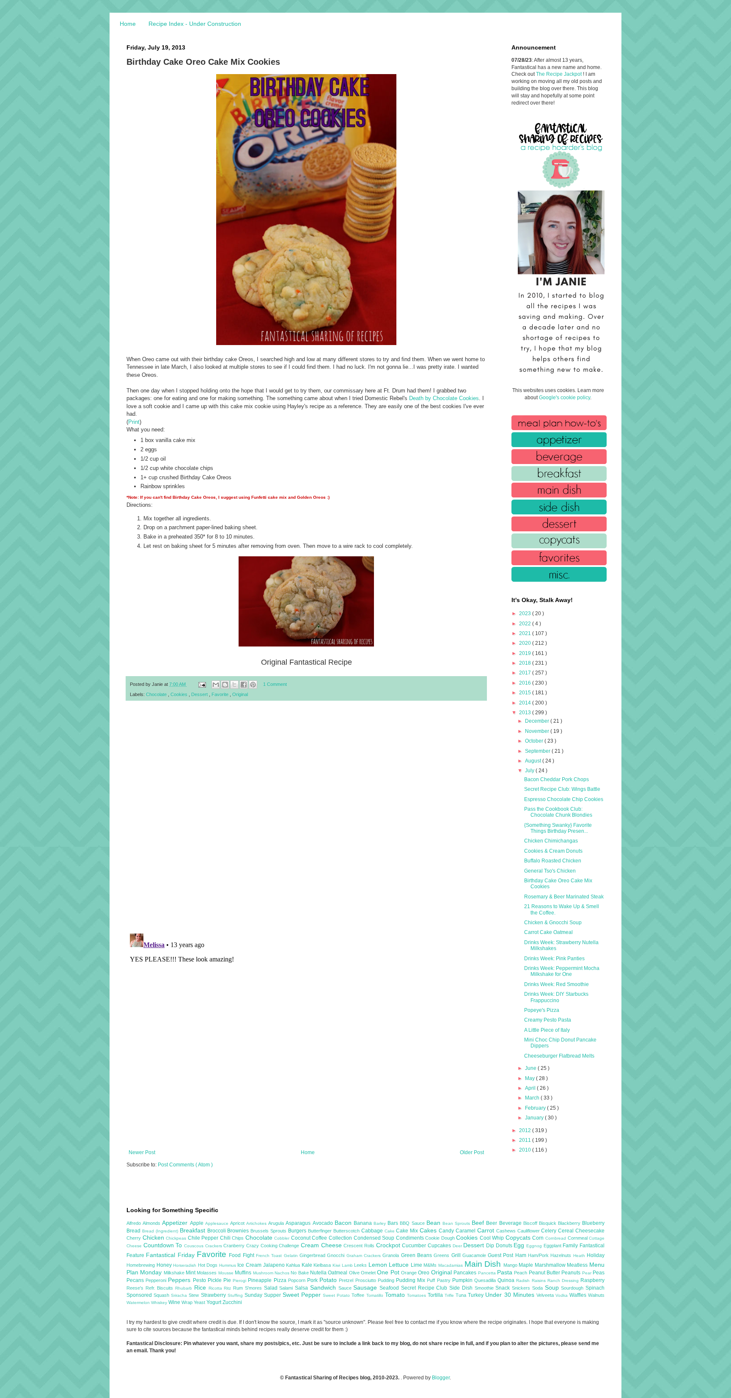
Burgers (298, 1231)
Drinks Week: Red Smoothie (556, 984)
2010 (525, 1150)
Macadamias (451, 1265)
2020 (525, 643)
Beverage (511, 1223)
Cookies (179, 694)
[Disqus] (306, 817)
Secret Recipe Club (425, 1288)
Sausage (366, 1287)
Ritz (228, 1288)
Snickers (522, 1287)
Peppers (180, 1279)
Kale (308, 1265)
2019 (525, 653)
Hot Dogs (208, 1265)
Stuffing (236, 1295)
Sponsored (140, 1295)
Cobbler (282, 1238)
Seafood (390, 1288)
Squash (162, 1295)
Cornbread (556, 1238)
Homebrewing (141, 1265)
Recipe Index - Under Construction (194, 23)
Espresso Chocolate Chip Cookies (563, 799)
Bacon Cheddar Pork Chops (556, 779)
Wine (174, 1302)
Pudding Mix (411, 1280)
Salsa (302, 1288)
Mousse (226, 1273)
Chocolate (157, 694)
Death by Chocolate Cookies (444, 398)
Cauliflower (529, 1230)
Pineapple (260, 1280)
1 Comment (275, 684)
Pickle (215, 1280)
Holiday (596, 1255)
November (537, 731)
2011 (525, 1140)
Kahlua (294, 1265)
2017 (525, 673)
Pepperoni (157, 1280)
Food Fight (242, 1255)
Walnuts (596, 1295)
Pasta (505, 1272)
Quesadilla (485, 1280)
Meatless (578, 1265)
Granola (391, 1255)
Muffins (244, 1273)
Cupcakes (440, 1246)
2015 (525, 693)
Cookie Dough (440, 1238)
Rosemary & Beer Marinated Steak (564, 897)
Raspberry (592, 1280)
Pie (228, 1280)
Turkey (476, 1295)
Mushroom (264, 1273)
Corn (538, 1238)
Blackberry (570, 1223)
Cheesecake (590, 1231)
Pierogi (240, 1280)
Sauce (346, 1287)
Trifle (450, 1295)
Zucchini (232, 1302)
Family (571, 1246)
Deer (458, 1245)
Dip (491, 1246)
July (530, 771)
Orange (409, 1272)
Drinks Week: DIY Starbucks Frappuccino (556, 997)
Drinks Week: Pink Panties (554, 958)
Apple (197, 1223)
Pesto (200, 1280)
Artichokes (257, 1223)
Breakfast (193, 1230)
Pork (313, 1280)
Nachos (283, 1273)
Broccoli (217, 1231)
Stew (195, 1295)
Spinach (595, 1288)
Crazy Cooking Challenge (273, 1245)
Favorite (221, 694)
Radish (523, 1280)
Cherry (134, 1238)
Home (128, 23)
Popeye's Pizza (541, 1010)
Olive (355, 1272)
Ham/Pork (539, 1255)
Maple (527, 1265)
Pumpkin (463, 1280)
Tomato (396, 1294)
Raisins (539, 1280)
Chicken (154, 1237)
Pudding (387, 1280)
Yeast (200, 1302)
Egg (520, 1245)
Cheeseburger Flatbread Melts (559, 1056)
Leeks (361, 1265)
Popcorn (297, 1280)
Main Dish (483, 1264)
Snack (503, 1288)
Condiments (411, 1238)
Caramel (466, 1231)
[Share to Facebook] (243, 684)
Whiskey (159, 1302)
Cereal (566, 1231)
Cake (390, 1231)
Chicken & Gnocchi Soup (553, 923)
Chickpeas (177, 1238)
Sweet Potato (337, 1295)
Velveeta (545, 1295)
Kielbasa (323, 1265)
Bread (134, 1231)
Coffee (320, 1238)
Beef (479, 1222)
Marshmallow (551, 1265)
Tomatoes (417, 1295)
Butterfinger (320, 1230)
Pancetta (487, 1273)
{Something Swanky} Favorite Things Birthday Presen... (558, 828)
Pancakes (465, 1273)
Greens (442, 1255)
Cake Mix (408, 1231)
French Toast (270, 1255)
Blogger (441, 1378)
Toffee (359, 1295)
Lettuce (400, 1264)
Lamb (348, 1265)
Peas (599, 1273)
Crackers (214, 1245)
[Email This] (216, 684)
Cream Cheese (322, 1245)
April (531, 1088)
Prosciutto (366, 1280)
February (536, 1108)
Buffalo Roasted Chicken (552, 861)
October (534, 741)
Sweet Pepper (303, 1294)
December (537, 721)
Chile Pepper (204, 1238)
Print (134, 422)
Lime (417, 1265)
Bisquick (548, 1223)
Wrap (187, 1302)
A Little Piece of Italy (547, 1030)
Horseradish (185, 1265)
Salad (272, 1288)
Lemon (378, 1264)
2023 (525, 613)
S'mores (254, 1287)
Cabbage (373, 1231)
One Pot (389, 1272)
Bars (393, 1223)
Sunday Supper (264, 1295)
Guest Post (501, 1255)
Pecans (136, 1280)
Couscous (194, 1245)
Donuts (505, 1246)
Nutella (319, 1273)
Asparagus (299, 1223)
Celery (549, 1231)
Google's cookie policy (564, 398)
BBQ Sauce (413, 1223)
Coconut (301, 1238)
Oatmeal (338, 1273)
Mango (511, 1265)
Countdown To (163, 1245)
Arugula (277, 1223)
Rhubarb (184, 1288)
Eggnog (535, 1245)
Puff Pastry (439, 1280)
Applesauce (217, 1223)
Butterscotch (347, 1230)
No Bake (300, 1272)
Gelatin (292, 1255)
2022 (525, 624)
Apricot (238, 1223)
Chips (238, 1238)
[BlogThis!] (225, 684)
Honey (165, 1265)
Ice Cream (250, 1265)
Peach (521, 1272)
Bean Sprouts (457, 1223)
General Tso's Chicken (550, 871)
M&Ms (430, 1265)
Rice (201, 1287)
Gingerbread (313, 1255)
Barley (380, 1223)
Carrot (486, 1230)
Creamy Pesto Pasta (547, 1020)
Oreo (424, 1273)
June (531, 1068)
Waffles (578, 1295)
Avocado (324, 1223)
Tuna (462, 1295)
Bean (434, 1222)
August (533, 761)
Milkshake (175, 1272)
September (538, 751)
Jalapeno (274, 1265)
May (530, 1078)
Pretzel (347, 1280)
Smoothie (485, 1287)
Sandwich (324, 1287)
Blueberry (593, 1223)
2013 (525, 713)
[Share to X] (234, 684)
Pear (587, 1273)
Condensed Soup (375, 1238)
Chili (226, 1238)
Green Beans (417, 1255)
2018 (525, 663)
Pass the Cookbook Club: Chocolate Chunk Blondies (558, 812)
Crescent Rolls (360, 1245)
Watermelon (138, 1302)
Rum (239, 1287)
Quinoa (506, 1280)
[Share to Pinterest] (253, 684)
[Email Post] (201, 684)
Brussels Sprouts (269, 1230)
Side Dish (461, 1288)
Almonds (152, 1223)
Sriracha (180, 1295)
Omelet (369, 1272)
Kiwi (337, 1265)
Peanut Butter (545, 1273)
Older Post (472, 1152)
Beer (492, 1223)
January (535, 1118)
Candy (447, 1231)
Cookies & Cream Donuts (553, 851)
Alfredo (134, 1223)
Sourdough (573, 1287)
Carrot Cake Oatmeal (548, 932)
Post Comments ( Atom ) (185, 1165)
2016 (525, 683)
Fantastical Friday (171, 1255)
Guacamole (475, 1255)
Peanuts (571, 1273)
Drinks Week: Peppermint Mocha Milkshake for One (561, 971)
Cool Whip (493, 1238)
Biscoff (531, 1223)
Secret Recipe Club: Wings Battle (562, 789)
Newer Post (142, 1152)
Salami (287, 1287)
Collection (341, 1238)
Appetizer (176, 1222)
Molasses (207, 1272)
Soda (538, 1287)
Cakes (429, 1230)
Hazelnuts (561, 1255)
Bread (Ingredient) (161, 1231)
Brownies (238, 1231)
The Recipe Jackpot (559, 74)
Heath (580, 1255)
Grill (456, 1255)
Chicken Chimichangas (551, 841)
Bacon (344, 1222)
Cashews (506, 1230)
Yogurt (214, 1302)
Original (240, 694)
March (533, 1098)
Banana (364, 1223)
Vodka (562, 1295)
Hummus (228, 1265)
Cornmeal (578, 1238)
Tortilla (436, 1295)
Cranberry (234, 1245)
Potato (329, 1279)
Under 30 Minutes (510, 1294)
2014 (525, 703)
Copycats (519, 1237)
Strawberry (214, 1295)
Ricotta (216, 1288)
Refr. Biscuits (160, 1287)
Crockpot (389, 1245)
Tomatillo (375, 1295)
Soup (553, 1287)
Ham (521, 1255)
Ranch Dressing (563, 1280)
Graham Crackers (364, 1255)
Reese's (136, 1287)
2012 (525, 1130)
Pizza (281, 1280)
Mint (191, 1273)
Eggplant (553, 1245)
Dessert (200, 694)
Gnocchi (336, 1255)
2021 (525, 633)
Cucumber (415, 1246)
